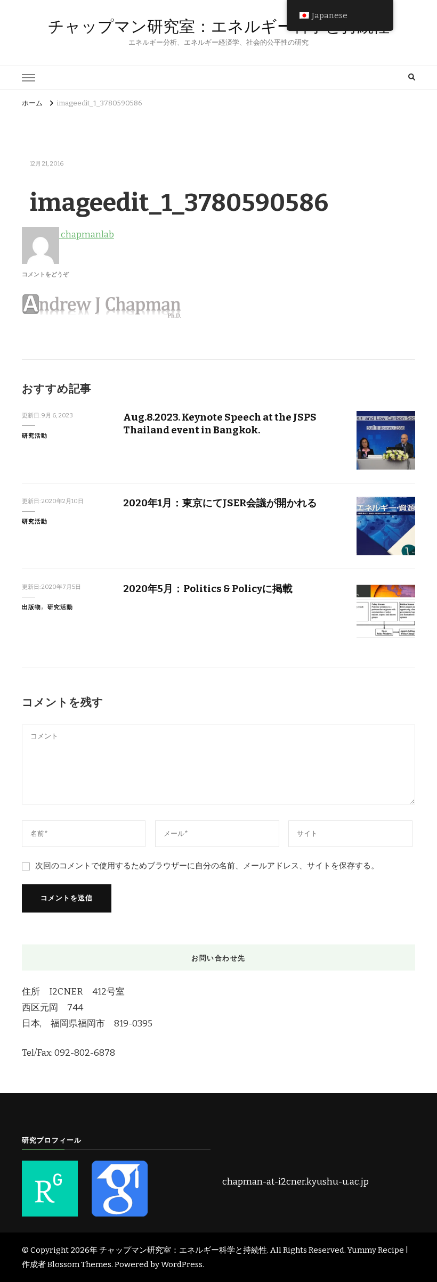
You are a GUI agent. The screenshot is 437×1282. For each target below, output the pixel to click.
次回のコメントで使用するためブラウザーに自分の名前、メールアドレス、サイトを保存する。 (207, 865)
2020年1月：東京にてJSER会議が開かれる (220, 503)
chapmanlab (86, 234)
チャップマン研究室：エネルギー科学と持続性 (219, 26)
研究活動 (34, 435)
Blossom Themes (79, 1264)
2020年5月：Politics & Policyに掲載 (208, 588)
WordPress (182, 1264)
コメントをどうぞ (45, 274)
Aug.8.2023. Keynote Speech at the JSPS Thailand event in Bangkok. (220, 423)
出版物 (31, 607)
